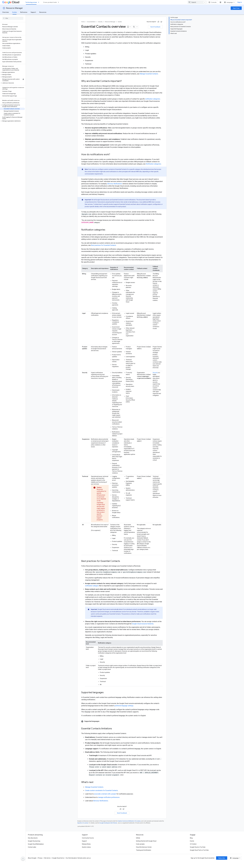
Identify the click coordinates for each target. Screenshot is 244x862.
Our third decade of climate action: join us (78, 858)
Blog (191, 838)
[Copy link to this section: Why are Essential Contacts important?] (124, 81)
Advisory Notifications (114, 184)
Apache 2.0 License (82, 823)
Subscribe (221, 858)
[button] (12, 72)
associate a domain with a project (105, 794)
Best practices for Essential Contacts (103, 245)
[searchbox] (12, 18)
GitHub (138, 838)
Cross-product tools (50, 2)
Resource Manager (14, 8)
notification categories (152, 99)
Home (83, 21)
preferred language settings (124, 706)
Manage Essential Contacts (149, 74)
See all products (33, 838)
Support (33, 12)
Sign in (239, 2)
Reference (23, 12)
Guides (14, 12)
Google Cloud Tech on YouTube (199, 850)
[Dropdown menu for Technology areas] (39, 2)
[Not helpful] (161, 21)
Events (192, 841)
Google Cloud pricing (34, 841)
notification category (92, 586)
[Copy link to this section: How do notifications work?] (112, 155)
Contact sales (32, 847)
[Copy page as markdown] (134, 26)
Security (100, 21)
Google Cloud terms (58, 858)
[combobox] (197, 2)
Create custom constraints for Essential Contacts (101, 790)
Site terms (47, 858)
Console (213, 2)
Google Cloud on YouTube (197, 847)
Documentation (91, 21)
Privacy (40, 858)
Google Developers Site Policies (108, 823)
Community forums (88, 838)
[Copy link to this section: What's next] (95, 782)
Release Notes (86, 844)
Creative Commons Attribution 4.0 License (129, 821)
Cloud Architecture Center (144, 847)
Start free (236, 8)
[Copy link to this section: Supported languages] (105, 692)
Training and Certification (143, 850)
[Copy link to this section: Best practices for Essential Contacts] (122, 561)
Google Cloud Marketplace (36, 844)
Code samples (140, 844)
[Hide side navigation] (23, 858)
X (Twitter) (193, 844)
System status (86, 847)
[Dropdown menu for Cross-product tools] (59, 2)
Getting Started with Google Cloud (146, 841)
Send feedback (155, 27)
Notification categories (153, 164)
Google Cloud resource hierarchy (142, 624)
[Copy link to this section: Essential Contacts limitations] (114, 729)
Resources (42, 12)
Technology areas (31, 2)
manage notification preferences (109, 797)
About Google (32, 858)
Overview (5, 12)
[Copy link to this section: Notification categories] (107, 230)
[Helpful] (158, 21)
